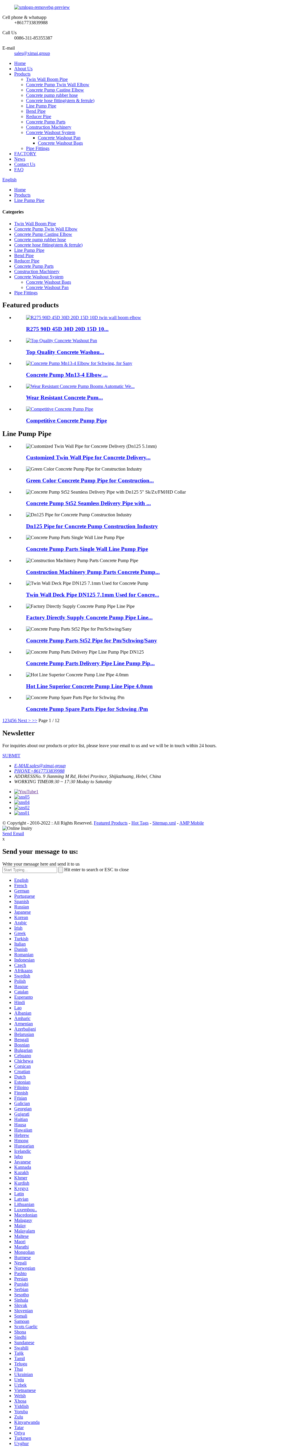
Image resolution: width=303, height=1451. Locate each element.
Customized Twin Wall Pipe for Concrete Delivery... (88, 457)
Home (20, 63)
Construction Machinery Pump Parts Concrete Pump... (93, 572)
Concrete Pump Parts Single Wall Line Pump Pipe (87, 549)
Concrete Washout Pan (59, 137)
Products (22, 73)
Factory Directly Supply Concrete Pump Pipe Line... (89, 617)
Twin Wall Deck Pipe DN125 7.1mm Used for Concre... (92, 595)
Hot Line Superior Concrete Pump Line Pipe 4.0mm (89, 686)
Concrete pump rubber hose (52, 95)
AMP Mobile (191, 822)
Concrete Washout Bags (60, 143)
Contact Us (24, 164)
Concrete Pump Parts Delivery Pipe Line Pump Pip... (90, 663)
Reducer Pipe (38, 116)
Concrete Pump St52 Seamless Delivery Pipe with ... (88, 503)
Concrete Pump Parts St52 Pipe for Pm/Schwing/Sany (91, 640)
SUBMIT (11, 755)
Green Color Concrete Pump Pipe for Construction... (90, 480)
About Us (23, 68)
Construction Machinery (48, 127)
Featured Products (111, 822)
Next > (24, 720)
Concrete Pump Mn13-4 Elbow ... (67, 375)
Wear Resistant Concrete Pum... (64, 397)
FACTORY (25, 153)
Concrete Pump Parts (45, 121)
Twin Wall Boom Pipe (47, 79)
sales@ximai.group (32, 53)
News (19, 158)
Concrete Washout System (50, 132)
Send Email (13, 833)
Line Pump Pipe (41, 105)
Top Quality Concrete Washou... (65, 352)
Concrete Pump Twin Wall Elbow (57, 84)
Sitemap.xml (164, 822)
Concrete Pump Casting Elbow (55, 89)
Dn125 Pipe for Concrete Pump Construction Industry (92, 526)
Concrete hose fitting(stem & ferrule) (60, 100)
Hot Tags (140, 822)
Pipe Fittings (37, 148)
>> (34, 720)
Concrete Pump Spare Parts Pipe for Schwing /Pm (87, 709)
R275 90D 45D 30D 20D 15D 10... (67, 329)
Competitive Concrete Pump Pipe (66, 420)
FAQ (19, 169)
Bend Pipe (36, 111)
